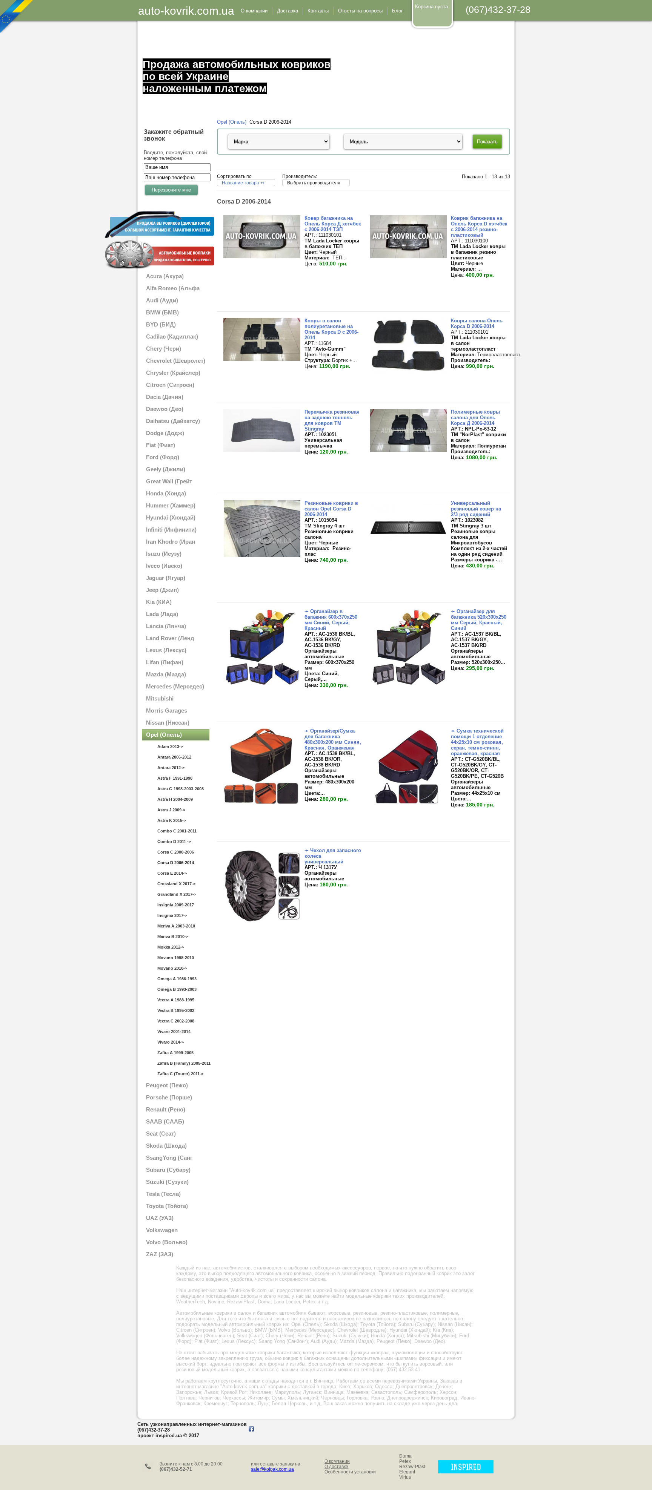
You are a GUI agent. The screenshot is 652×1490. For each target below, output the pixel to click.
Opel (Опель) (231, 122)
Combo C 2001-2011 (177, 831)
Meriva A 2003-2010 (176, 926)
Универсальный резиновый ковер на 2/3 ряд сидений (476, 508)
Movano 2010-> (172, 968)
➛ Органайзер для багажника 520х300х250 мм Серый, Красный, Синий (478, 620)
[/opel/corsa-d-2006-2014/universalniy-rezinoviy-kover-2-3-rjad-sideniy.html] (408, 541)
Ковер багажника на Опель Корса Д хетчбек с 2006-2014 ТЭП (332, 223)
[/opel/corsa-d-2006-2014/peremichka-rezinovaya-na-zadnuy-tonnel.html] (261, 450)
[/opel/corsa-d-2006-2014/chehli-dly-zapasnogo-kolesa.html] (261, 922)
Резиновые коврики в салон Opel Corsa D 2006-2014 (331, 508)
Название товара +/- (244, 182)
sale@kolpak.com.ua (272, 1469)
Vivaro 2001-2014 (174, 1031)
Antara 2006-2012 (174, 757)
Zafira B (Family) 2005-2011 (183, 1063)
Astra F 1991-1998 (174, 778)
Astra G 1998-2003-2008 (180, 788)
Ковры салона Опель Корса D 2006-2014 (477, 323)
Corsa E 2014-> (172, 873)
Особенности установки (350, 1472)
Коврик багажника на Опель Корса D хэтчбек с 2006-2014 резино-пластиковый (479, 226)
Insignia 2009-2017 (175, 905)
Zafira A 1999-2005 (175, 1052)
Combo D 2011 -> (174, 841)
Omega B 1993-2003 (177, 989)
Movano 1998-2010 (175, 957)
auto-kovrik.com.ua (186, 11)
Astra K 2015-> (171, 820)
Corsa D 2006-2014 (175, 862)
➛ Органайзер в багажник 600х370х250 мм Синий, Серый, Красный (330, 620)
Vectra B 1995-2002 (175, 1010)
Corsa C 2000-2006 (175, 852)
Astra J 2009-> (171, 810)
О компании (337, 1461)
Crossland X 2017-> (176, 883)
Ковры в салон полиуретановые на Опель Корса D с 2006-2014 (331, 329)
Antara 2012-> (171, 767)
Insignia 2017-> (172, 915)
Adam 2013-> (170, 746)
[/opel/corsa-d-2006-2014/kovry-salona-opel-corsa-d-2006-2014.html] (408, 371)
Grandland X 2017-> (176, 894)
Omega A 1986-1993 (177, 978)
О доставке (336, 1466)
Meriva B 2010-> (172, 936)
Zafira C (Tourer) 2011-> (180, 1074)
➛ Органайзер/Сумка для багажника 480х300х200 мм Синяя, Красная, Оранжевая (332, 739)
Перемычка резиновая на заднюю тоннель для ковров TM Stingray (332, 420)
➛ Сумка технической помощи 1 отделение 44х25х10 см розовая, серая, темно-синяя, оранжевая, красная (477, 742)
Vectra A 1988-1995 (175, 1000)
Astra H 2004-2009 (175, 799)
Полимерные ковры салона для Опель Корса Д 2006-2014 (475, 417)
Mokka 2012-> (170, 947)
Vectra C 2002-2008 (175, 1021)
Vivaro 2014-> (170, 1042)
